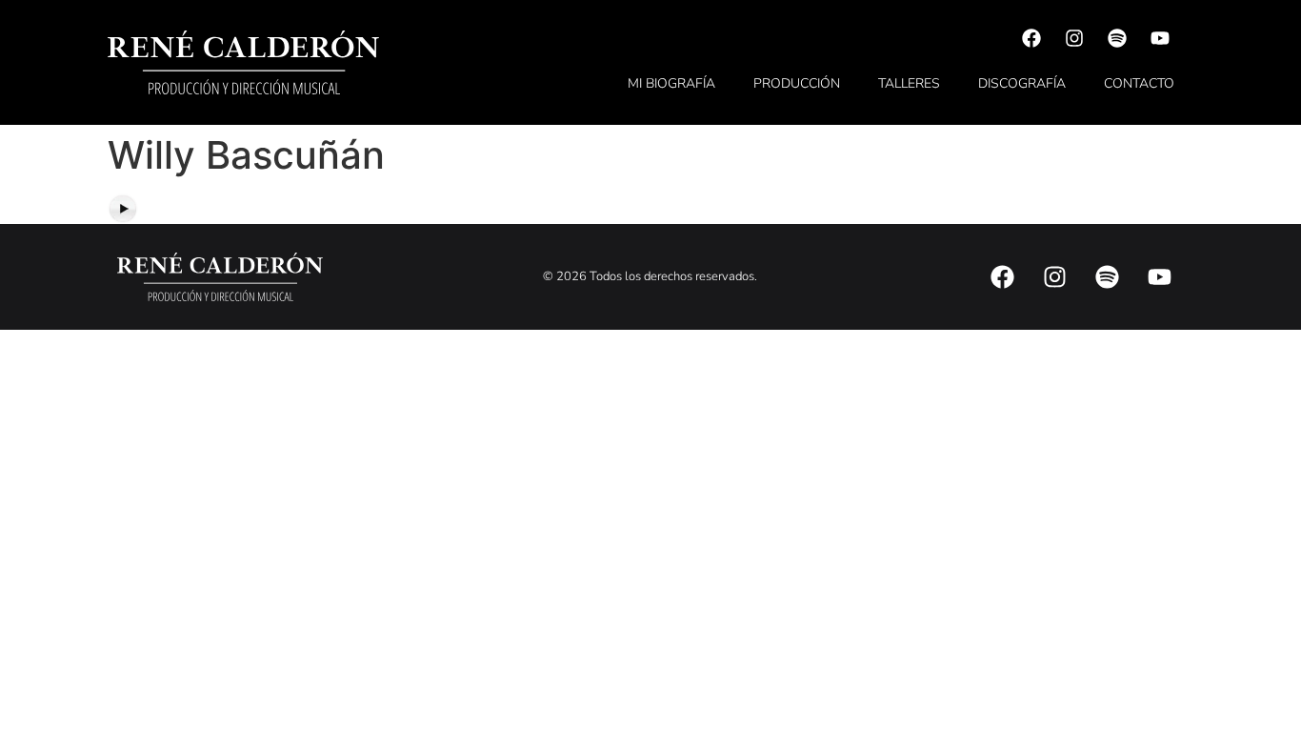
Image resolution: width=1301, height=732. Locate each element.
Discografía (1022, 83)
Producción (796, 83)
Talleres (909, 83)
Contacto (1139, 83)
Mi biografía (671, 83)
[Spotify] (1117, 38)
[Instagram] (1074, 38)
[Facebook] (1031, 38)
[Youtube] (1160, 38)
